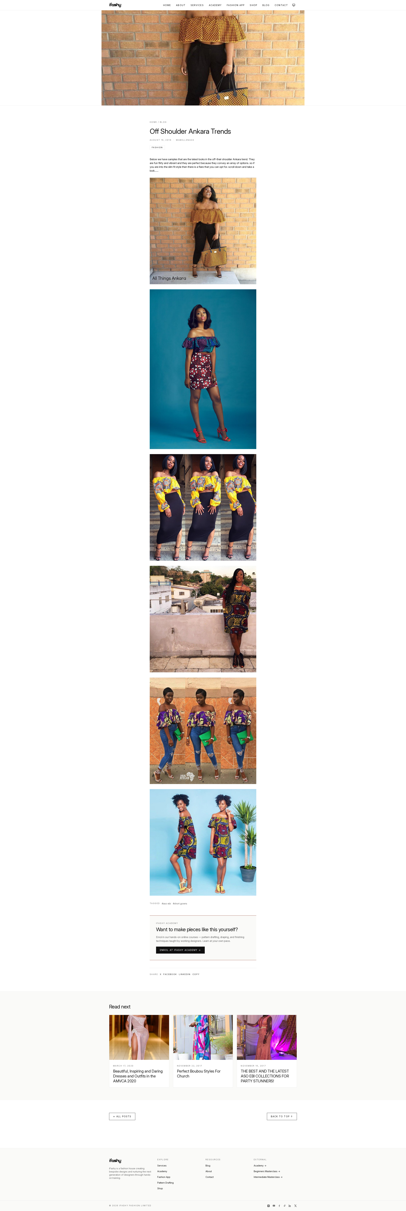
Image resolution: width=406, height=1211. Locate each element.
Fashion (157, 147)
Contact (281, 5)
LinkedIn (185, 974)
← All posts (122, 1116)
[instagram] (268, 1205)
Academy (215, 5)
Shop (253, 5)
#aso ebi (166, 903)
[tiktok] (284, 1205)
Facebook (170, 974)
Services (197, 5)
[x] (295, 1205)
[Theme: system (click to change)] (294, 5)
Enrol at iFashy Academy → (180, 950)
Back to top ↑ (282, 1116)
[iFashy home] (115, 5)
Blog (266, 5)
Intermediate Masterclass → (268, 1177)
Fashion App (236, 5)
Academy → (260, 1165)
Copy (196, 974)
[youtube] (273, 1205)
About (181, 5)
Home (167, 5)
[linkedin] (290, 1205)
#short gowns (180, 903)
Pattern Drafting (165, 1182)
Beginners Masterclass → (267, 1171)
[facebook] (279, 1205)
